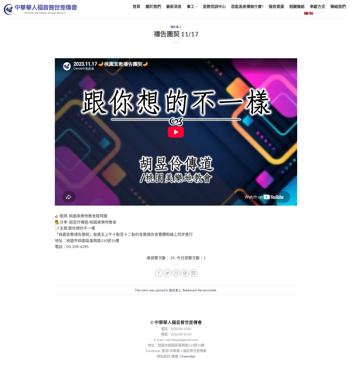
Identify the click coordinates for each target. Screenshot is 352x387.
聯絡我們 (338, 6)
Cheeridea (187, 356)
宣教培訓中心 (214, 6)
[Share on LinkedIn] (194, 273)
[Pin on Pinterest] (185, 273)
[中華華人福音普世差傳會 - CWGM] (43, 9)
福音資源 (276, 6)
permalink (209, 290)
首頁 (136, 6)
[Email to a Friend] (176, 273)
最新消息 (174, 6)
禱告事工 (176, 27)
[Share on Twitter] (167, 273)
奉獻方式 (317, 6)
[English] (311, 13)
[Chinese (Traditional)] (306, 13)
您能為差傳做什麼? (247, 6)
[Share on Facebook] (159, 273)
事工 (190, 6)
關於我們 (153, 6)
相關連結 (297, 6)
